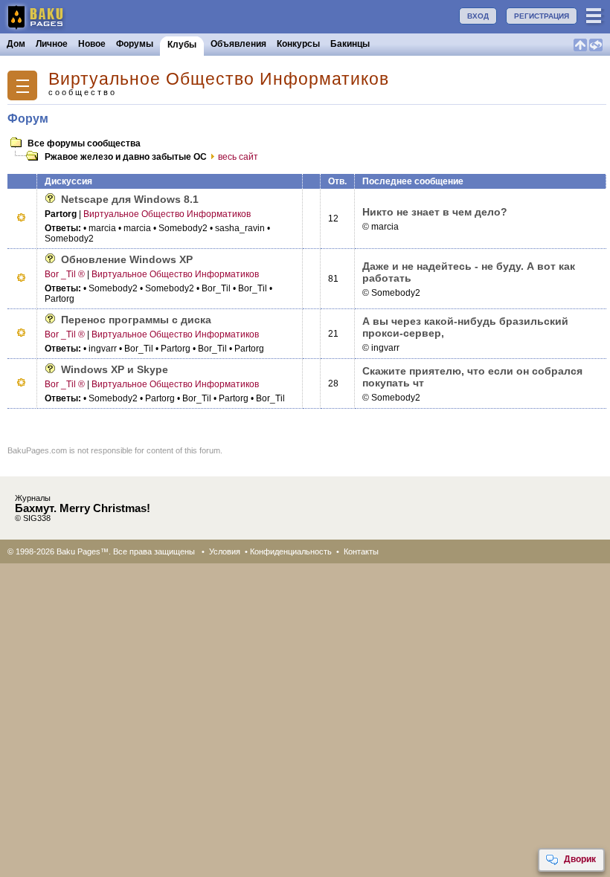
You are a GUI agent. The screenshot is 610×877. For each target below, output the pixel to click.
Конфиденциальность (291, 551)
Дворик (580, 859)
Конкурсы (298, 44)
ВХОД (478, 16)
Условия (224, 551)
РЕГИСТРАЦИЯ (541, 16)
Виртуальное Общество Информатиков (218, 79)
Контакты (361, 551)
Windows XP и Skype (114, 369)
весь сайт (238, 157)
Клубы (181, 44)
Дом (16, 44)
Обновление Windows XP (127, 259)
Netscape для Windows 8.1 (130, 199)
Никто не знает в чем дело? (434, 212)
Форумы (134, 44)
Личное (52, 44)
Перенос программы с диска (136, 320)
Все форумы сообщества (84, 143)
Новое (92, 44)
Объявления (238, 44)
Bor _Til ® (65, 274)
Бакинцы (350, 44)
